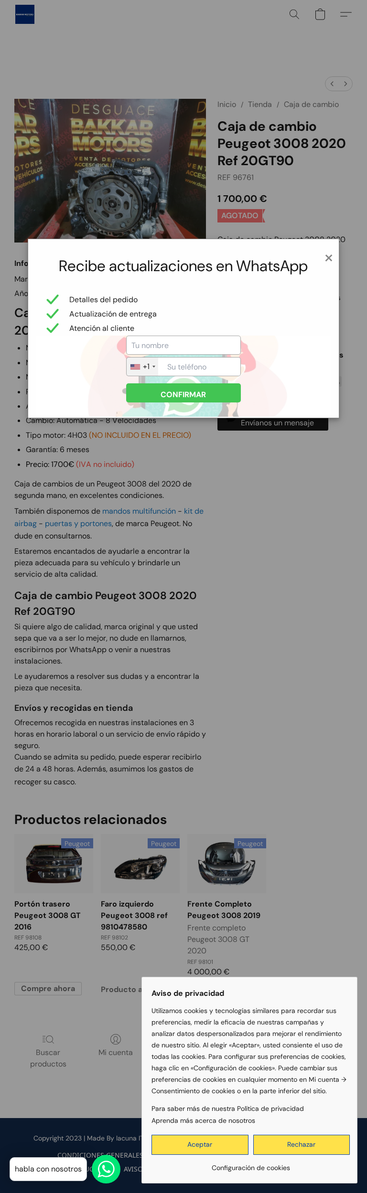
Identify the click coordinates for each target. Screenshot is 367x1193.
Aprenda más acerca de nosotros (203, 1120)
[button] (199, 1145)
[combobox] (142, 367)
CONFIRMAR (183, 395)
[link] (250, 1164)
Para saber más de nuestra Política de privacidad (227, 1108)
